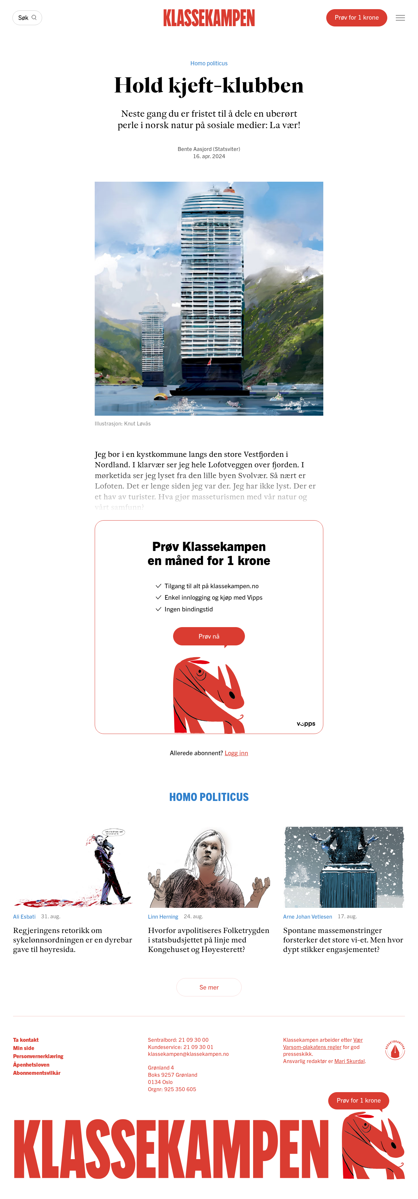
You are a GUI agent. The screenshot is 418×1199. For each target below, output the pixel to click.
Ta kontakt (26, 1039)
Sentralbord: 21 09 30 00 (178, 1039)
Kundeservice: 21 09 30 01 (181, 1046)
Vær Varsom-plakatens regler (323, 1043)
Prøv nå (209, 636)
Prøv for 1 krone (357, 17)
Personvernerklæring (38, 1055)
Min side (23, 1047)
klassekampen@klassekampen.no (188, 1053)
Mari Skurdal (349, 1060)
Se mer (209, 987)
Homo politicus (209, 63)
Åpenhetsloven (31, 1064)
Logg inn (236, 752)
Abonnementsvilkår (36, 1072)
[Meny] (400, 18)
